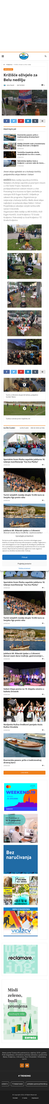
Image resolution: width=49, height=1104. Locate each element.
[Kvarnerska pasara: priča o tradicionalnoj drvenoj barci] (10, 137)
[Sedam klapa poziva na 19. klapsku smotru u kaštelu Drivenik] (24, 674)
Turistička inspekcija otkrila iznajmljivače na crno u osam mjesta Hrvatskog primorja (28, 153)
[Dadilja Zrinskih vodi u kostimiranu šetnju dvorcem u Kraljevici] (10, 146)
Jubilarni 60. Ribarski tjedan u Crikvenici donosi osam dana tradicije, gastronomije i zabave (23, 531)
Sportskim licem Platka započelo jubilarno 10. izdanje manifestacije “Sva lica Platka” (24, 460)
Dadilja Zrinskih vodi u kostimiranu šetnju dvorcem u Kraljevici (31, 145)
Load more (24, 772)
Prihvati (24, 557)
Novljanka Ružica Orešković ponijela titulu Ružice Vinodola (23, 725)
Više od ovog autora (38, 428)
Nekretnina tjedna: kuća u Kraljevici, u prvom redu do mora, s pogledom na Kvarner (31, 162)
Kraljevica (9, 64)
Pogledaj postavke (24, 564)
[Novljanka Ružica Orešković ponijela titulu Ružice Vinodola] (24, 710)
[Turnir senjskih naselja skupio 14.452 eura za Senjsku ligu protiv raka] (24, 480)
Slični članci (24, 428)
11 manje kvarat (12, 1084)
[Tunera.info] (24, 56)
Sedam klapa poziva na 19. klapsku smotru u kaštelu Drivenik (24, 690)
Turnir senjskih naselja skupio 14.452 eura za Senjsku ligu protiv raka (24, 496)
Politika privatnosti (24, 568)
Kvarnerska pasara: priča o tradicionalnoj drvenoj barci (28, 136)
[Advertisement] (24, 26)
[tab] (24, 428)
